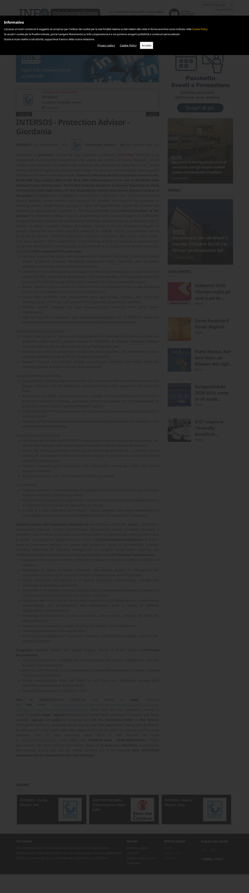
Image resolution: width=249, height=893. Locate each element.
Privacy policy (106, 45)
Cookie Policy (199, 29)
